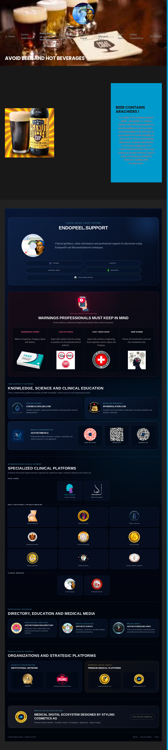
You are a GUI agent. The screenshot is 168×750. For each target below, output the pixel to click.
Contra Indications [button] (27, 36)
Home (12, 36)
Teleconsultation (85, 277)
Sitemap (56, 263)
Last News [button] (121, 36)
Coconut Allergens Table (103, 36)
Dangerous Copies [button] (86, 36)
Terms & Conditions (146, 737)
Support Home (54, 270)
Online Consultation (136, 36)
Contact (157, 36)
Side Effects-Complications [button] (66, 36)
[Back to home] (83, 13)
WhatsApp (115, 270)
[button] (46, 36)
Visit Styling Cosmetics (142, 717)
